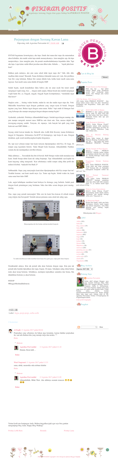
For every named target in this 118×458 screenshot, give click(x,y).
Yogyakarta (80, 261)
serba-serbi (34, 313)
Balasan (19, 343)
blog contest (80, 226)
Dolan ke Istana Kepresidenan (95, 189)
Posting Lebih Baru (15, 430)
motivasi (79, 247)
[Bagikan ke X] (14, 310)
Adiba (78, 221)
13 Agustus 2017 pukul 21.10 (50, 347)
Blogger (98, 213)
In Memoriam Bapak (92, 200)
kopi (78, 239)
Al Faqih (17, 330)
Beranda (13, 30)
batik (78, 223)
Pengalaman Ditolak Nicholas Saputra (97, 162)
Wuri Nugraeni (20, 362)
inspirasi (79, 234)
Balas (16, 338)
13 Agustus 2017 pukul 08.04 (32, 330)
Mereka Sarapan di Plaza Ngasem (97, 149)
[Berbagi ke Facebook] (16, 310)
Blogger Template (75, 457)
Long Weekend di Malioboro (95, 122)
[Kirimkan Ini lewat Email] (10, 310)
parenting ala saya (82, 250)
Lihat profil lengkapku (83, 300)
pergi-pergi (24, 313)
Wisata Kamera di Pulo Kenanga (96, 87)
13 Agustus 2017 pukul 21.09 (50, 377)
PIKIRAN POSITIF (59, 8)
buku (78, 228)
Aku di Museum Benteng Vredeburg (97, 135)
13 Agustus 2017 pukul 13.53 (37, 362)
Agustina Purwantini (28, 346)
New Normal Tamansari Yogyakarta (97, 176)
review (79, 254)
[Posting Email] (62, 43)
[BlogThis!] (12, 310)
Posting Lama (69, 430)
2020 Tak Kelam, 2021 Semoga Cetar (88, 99)
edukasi (79, 230)
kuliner (79, 241)
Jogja (17, 313)
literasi (79, 243)
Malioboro (80, 245)
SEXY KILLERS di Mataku (95, 110)
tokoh (78, 258)
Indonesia (80, 232)
